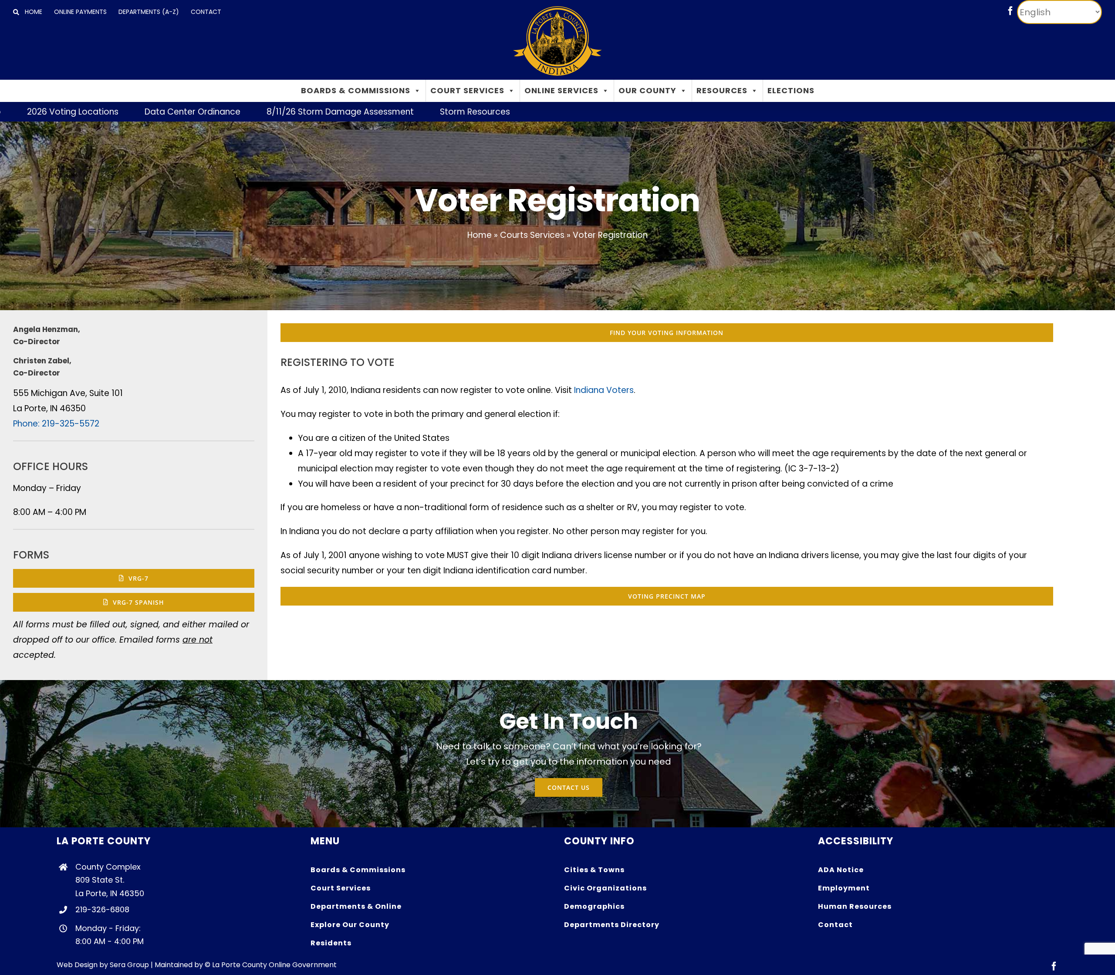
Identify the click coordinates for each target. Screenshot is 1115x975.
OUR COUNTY (647, 90)
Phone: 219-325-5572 (56, 424)
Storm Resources (404, 112)
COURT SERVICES (467, 90)
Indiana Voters (604, 390)
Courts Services (532, 235)
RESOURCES (721, 90)
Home (479, 235)
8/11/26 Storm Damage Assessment (269, 112)
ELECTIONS (790, 90)
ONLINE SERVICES (561, 90)
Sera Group (129, 965)
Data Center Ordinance (121, 112)
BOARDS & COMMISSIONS (355, 90)
